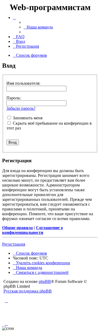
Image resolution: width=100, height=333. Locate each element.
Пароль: (13, 98)
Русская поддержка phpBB (27, 291)
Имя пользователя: (23, 83)
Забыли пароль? (20, 108)
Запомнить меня (27, 118)
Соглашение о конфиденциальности (32, 230)
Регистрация (13, 244)
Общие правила (17, 227)
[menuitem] (38, 27)
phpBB (45, 281)
